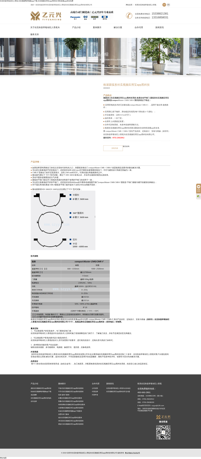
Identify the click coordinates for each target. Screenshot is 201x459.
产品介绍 (76, 27)
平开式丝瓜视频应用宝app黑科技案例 (70, 391)
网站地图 (3, 458)
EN (168, 5)
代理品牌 (95, 391)
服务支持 (34, 34)
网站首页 (129, 5)
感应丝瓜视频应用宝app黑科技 (111, 60)
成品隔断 (34, 395)
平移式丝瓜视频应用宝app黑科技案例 (70, 388)
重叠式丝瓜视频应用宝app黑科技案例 (70, 401)
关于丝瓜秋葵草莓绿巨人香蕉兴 (45, 27)
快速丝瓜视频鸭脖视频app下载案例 (70, 411)
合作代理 (139, 27)
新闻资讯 (159, 27)
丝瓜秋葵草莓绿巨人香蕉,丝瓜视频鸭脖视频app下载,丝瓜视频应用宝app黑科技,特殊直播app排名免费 (36, 1)
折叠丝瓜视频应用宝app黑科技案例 (70, 398)
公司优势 (95, 388)
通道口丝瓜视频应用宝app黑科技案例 (70, 424)
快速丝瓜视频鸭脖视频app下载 (41, 391)
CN (164, 5)
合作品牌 (34, 401)
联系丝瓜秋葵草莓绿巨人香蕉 (145, 5)
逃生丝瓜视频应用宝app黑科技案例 (70, 417)
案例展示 (97, 27)
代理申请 (95, 395)
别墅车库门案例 (63, 414)
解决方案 (118, 27)
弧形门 (126, 60)
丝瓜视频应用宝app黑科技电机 (41, 398)
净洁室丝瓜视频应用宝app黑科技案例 (70, 421)
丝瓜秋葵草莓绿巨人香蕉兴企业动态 (118, 388)
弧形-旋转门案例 (63, 395)
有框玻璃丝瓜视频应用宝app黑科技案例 (71, 404)
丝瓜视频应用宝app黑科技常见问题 (118, 391)
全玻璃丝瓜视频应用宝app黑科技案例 (70, 408)
